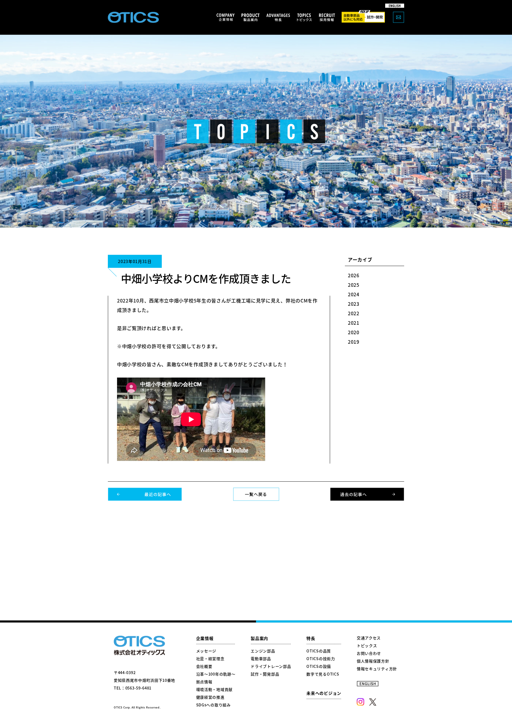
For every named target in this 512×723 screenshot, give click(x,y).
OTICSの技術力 (320, 659)
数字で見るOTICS (322, 674)
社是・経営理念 (210, 659)
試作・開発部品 (265, 674)
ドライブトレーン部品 (271, 666)
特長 (310, 638)
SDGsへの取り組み (213, 705)
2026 (353, 275)
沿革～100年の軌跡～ (216, 674)
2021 (353, 323)
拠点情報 (204, 682)
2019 (353, 341)
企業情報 (205, 638)
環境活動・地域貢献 (214, 689)
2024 (353, 294)
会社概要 (204, 666)
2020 (353, 332)
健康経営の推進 (210, 697)
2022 (353, 313)
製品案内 (259, 638)
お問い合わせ (369, 653)
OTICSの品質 (318, 651)
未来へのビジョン (323, 693)
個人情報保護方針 (373, 661)
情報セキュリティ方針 (377, 669)
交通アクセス (369, 638)
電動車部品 (261, 659)
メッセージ (206, 651)
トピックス (367, 646)
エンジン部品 (263, 651)
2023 (353, 304)
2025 (353, 285)
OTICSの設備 (318, 666)
